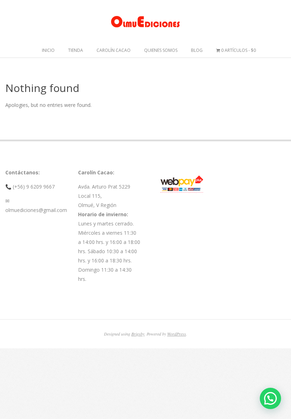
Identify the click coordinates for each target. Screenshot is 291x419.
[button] (270, 398)
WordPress (176, 334)
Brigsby (137, 334)
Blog (197, 50)
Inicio (48, 50)
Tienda (75, 50)
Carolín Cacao (114, 50)
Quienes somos (160, 50)
